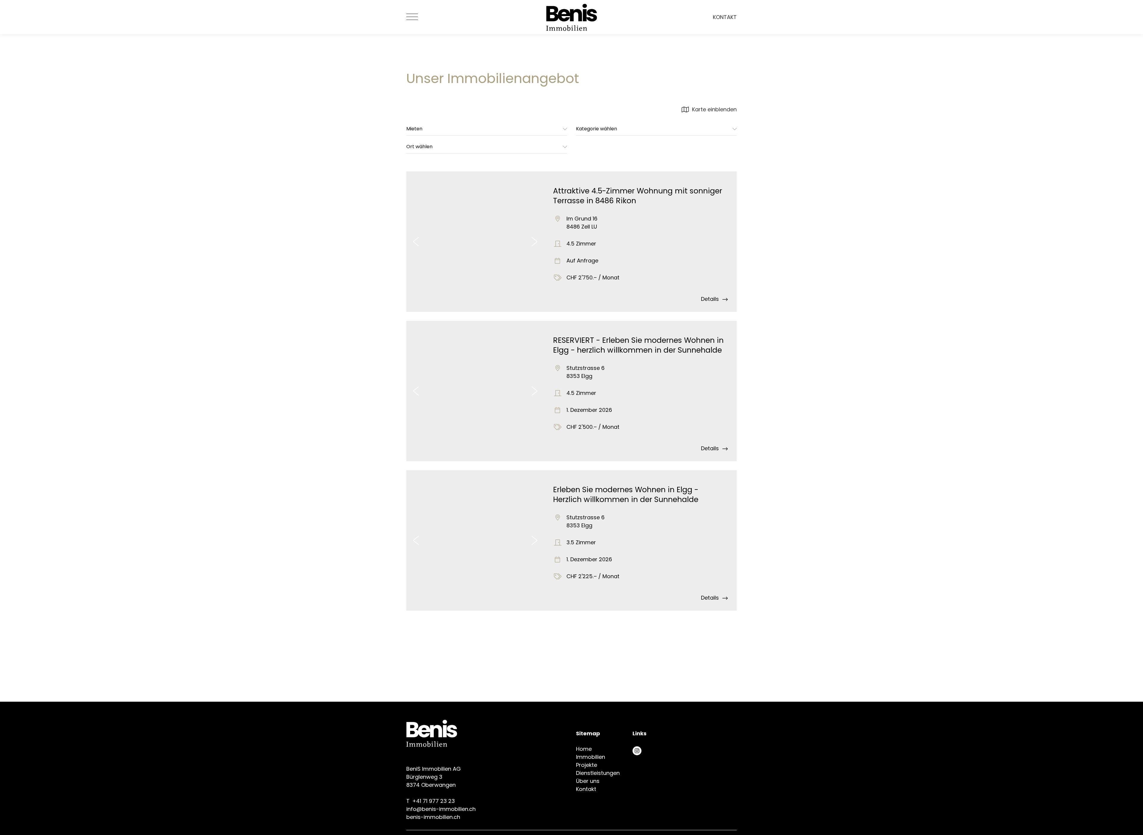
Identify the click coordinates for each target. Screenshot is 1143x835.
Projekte (586, 765)
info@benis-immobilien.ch (441, 809)
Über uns (587, 781)
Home (584, 749)
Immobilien (590, 757)
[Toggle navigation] (412, 17)
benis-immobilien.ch (433, 817)
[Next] (534, 241)
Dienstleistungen (598, 773)
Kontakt (725, 17)
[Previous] (416, 241)
